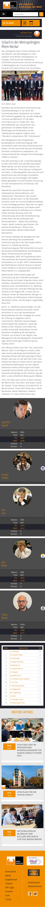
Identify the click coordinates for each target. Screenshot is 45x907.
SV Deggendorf (15, 689)
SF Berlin (13, 696)
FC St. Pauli (13, 682)
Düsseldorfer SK (15, 675)
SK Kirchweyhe (15, 658)
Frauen (9, 891)
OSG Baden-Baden (16, 655)
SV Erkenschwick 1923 (17, 703)
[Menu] (3, 14)
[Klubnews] (31, 23)
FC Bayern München (17, 662)
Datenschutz (35, 886)
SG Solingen (14, 672)
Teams (9, 883)
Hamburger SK (15, 665)
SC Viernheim (14, 651)
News (8, 875)
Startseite (10, 871)
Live (7, 895)
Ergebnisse (11, 879)
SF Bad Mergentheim (17, 686)
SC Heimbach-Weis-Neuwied (19, 679)
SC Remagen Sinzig (16, 699)
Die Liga (9, 887)
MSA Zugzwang (15, 693)
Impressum (34, 882)
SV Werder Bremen (16, 669)
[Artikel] (25, 23)
